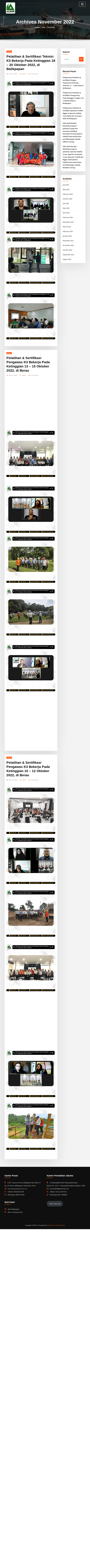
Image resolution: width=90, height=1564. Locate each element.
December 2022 (68, 241)
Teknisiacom (51, 1225)
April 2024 (66, 213)
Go (81, 59)
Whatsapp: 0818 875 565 (16, 1195)
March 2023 (67, 227)
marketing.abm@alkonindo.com (17, 1189)
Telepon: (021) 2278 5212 (58, 1192)
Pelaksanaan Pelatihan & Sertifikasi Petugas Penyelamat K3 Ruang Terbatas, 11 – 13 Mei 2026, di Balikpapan (73, 82)
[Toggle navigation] (82, 4)
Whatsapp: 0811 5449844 (58, 1195)
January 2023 (67, 236)
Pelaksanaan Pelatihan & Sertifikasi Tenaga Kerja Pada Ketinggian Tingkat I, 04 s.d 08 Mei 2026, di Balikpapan (73, 98)
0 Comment (34, 74)
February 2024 (68, 217)
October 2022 (67, 250)
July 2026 (66, 185)
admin (24, 74)
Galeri (9, 51)
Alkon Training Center (15, 1212)
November (51, 27)
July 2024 (66, 203)
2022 (43, 27)
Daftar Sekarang (54, 1204)
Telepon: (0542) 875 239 (16, 1192)
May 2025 (66, 189)
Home (37, 27)
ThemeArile (61, 1225)
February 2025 (68, 194)
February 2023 (68, 231)
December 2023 (68, 222)
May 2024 (66, 208)
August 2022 (67, 259)
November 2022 (68, 245)
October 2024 (67, 199)
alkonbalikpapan (13, 1209)
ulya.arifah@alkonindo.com (59, 1189)
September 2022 (68, 255)
